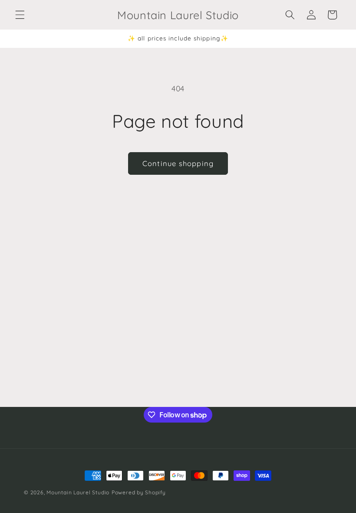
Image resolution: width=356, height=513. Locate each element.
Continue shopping (178, 163)
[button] (20, 14)
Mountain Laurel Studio (77, 492)
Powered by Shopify (139, 492)
